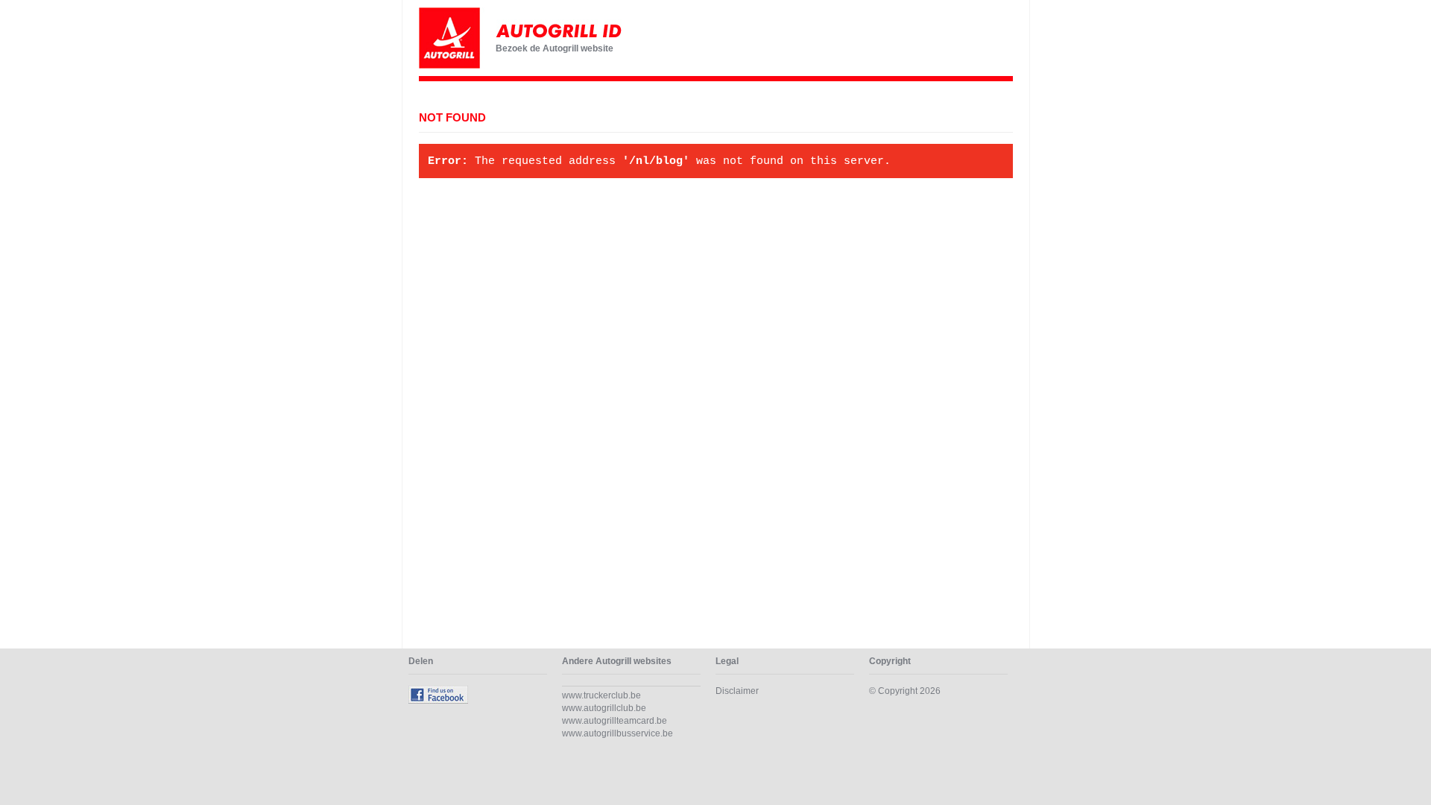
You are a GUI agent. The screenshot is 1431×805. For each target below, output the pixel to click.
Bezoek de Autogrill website (554, 48)
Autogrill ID (538, 38)
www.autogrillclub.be (604, 708)
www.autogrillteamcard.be (614, 721)
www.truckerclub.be (601, 695)
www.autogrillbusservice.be (617, 733)
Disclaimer (737, 691)
